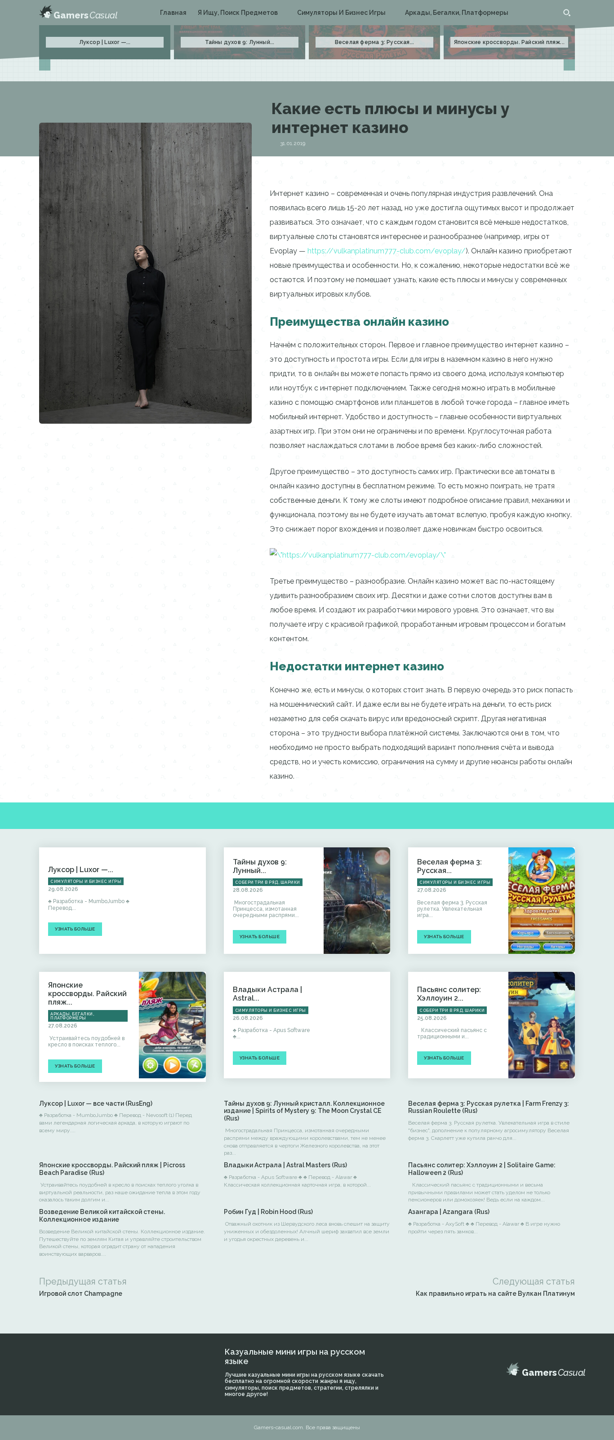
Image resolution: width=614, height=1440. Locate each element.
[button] (567, 12)
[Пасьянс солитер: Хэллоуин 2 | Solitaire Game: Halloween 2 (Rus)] (541, 1025)
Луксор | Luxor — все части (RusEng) (95, 1103)
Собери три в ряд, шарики (267, 882)
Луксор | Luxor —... (105, 42)
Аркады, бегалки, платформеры (72, 1016)
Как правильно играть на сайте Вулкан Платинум (495, 1293)
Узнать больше (75, 928)
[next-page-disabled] (569, 65)
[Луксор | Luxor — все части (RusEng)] (172, 900)
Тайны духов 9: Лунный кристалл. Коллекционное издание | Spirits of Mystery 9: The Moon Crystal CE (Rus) (304, 1111)
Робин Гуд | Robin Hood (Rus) (268, 1211)
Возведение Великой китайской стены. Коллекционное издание (102, 1215)
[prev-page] (44, 65)
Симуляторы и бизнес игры (85, 881)
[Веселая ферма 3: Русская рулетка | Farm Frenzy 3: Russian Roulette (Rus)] (541, 900)
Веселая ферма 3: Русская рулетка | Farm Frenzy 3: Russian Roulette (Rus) (488, 1107)
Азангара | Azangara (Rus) (448, 1211)
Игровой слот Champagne (80, 1293)
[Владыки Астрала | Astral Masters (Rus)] (357, 1025)
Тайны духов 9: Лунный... (240, 42)
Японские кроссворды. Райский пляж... (509, 42)
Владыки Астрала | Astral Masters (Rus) (285, 1165)
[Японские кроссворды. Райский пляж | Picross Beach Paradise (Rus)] (172, 1025)
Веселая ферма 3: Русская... (374, 42)
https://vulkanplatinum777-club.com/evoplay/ (386, 251)
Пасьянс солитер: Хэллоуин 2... (449, 993)
